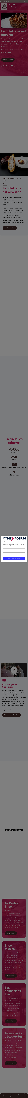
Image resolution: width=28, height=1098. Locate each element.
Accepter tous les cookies (14, 558)
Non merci (14, 554)
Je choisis (14, 550)
